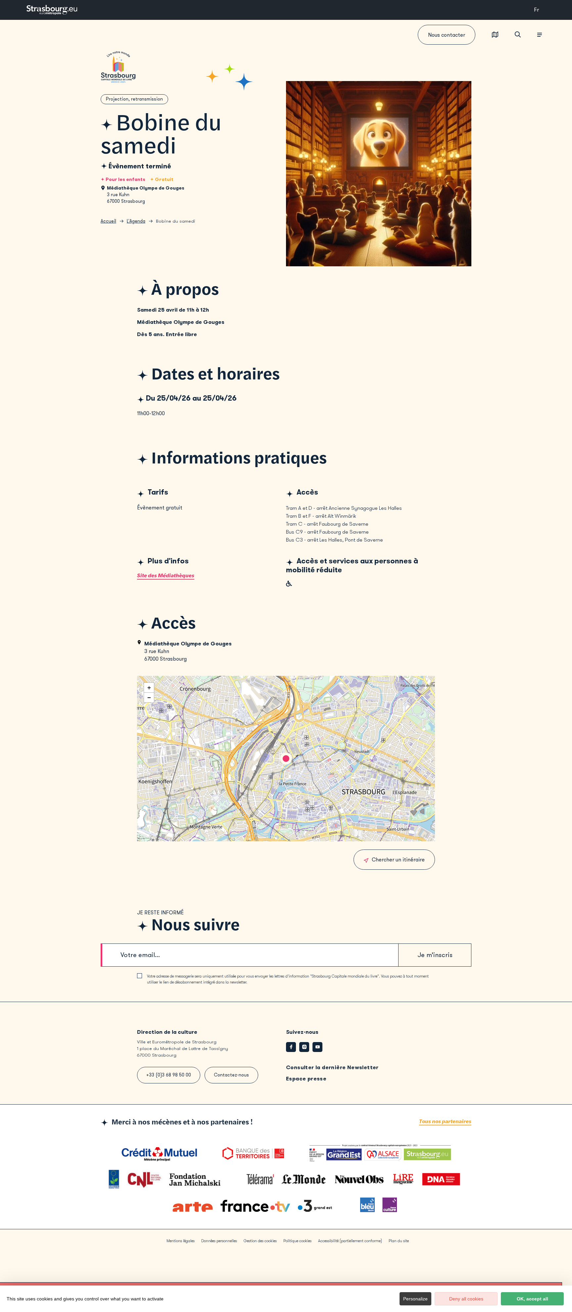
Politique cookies (297, 1241)
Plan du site (399, 1241)
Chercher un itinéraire (398, 859)
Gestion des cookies (260, 1241)
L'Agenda (136, 221)
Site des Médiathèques (165, 576)
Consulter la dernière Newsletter (332, 1067)
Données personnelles (219, 1241)
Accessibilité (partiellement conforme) (350, 1241)
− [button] (149, 697)
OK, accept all (532, 1298)
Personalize (415, 1298)
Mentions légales (181, 1241)
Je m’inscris (435, 954)
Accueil (108, 221)
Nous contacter (446, 34)
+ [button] (149, 687)
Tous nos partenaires (445, 1121)
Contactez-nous (231, 1075)
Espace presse (306, 1078)
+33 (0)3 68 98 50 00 (168, 1075)
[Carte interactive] (495, 35)
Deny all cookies (466, 1298)
